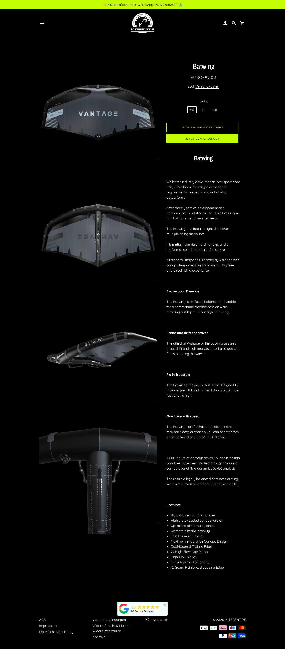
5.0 (215, 110)
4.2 (203, 110)
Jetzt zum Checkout (202, 138)
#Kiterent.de (159, 620)
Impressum (48, 626)
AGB (42, 620)
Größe (203, 101)
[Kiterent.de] (124, 613)
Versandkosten (207, 86)
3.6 (192, 110)
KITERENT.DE (235, 620)
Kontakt (98, 637)
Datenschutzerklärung (56, 632)
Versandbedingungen (109, 620)
